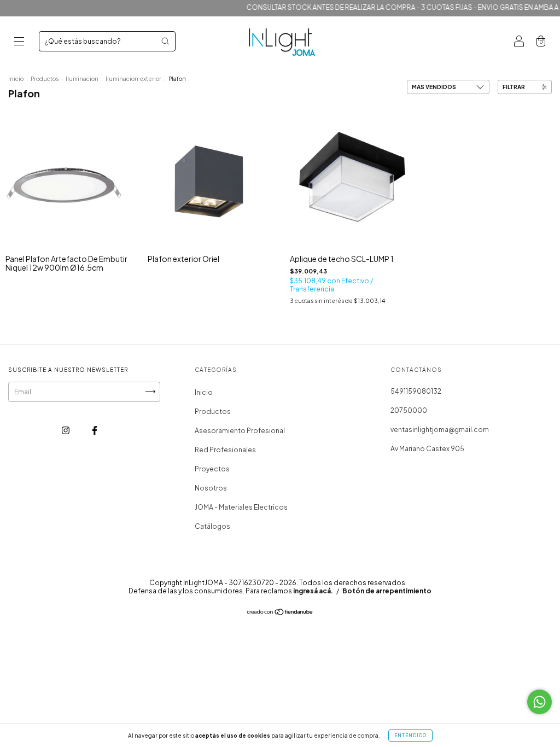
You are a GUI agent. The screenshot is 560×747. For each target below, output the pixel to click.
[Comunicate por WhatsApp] (539, 702)
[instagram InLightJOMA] (66, 430)
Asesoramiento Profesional (240, 431)
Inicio (16, 78)
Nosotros (211, 488)
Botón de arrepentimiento (386, 591)
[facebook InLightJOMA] (94, 430)
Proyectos (212, 469)
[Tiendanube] (280, 613)
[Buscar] (165, 41)
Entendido (410, 735)
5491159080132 (415, 391)
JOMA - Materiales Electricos (241, 507)
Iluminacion (82, 78)
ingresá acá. (313, 591)
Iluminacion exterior (133, 78)
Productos (45, 78)
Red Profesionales (225, 450)
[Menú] (19, 42)
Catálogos (212, 526)
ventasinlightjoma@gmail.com (439, 429)
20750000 (408, 410)
